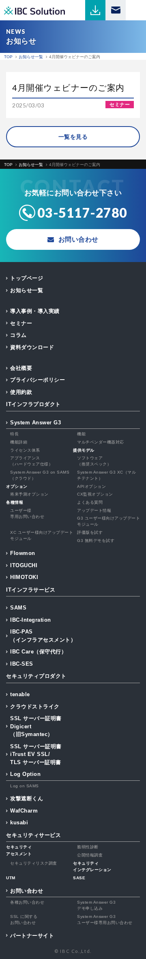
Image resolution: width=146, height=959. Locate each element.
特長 (14, 434)
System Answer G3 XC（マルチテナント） (106, 475)
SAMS (18, 608)
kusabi (19, 822)
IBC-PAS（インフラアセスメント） (43, 636)
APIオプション (91, 486)
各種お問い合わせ (27, 902)
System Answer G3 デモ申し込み (96, 905)
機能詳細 (18, 442)
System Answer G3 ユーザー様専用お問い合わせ (105, 919)
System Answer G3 (35, 422)
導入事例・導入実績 (35, 311)
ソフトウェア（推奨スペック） (94, 461)
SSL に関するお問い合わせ (23, 919)
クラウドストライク (35, 706)
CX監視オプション (95, 494)
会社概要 (21, 368)
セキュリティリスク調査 (33, 863)
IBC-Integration (30, 620)
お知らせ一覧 (26, 290)
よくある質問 (90, 502)
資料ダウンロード (32, 347)
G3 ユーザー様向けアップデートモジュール (108, 521)
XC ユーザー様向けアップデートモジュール (41, 535)
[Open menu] (136, 10)
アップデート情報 (94, 510)
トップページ (26, 278)
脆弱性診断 (88, 847)
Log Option (25, 774)
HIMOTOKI (24, 577)
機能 (81, 434)
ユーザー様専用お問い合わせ (27, 513)
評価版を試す (90, 532)
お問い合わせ (26, 891)
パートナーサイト (32, 936)
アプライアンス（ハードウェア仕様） (31, 461)
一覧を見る (73, 136)
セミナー (21, 323)
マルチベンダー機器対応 (100, 442)
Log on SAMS (24, 786)
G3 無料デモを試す (95, 540)
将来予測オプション (29, 494)
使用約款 (21, 392)
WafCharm (24, 811)
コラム (18, 335)
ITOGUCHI (23, 565)
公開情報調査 (90, 855)
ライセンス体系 (25, 450)
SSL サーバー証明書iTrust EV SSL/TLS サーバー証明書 (36, 754)
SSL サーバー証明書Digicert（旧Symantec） (36, 726)
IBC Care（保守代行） (38, 652)
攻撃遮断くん (26, 798)
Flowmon (22, 553)
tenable (20, 694)
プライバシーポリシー (37, 380)
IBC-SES (21, 664)
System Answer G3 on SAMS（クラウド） (39, 475)
